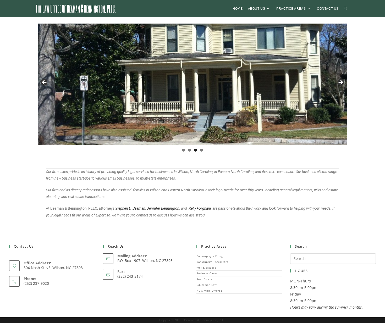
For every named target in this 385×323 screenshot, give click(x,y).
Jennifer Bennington (163, 208)
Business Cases (207, 273)
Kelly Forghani (200, 208)
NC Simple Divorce (209, 290)
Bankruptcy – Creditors (212, 262)
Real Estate (204, 279)
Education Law (206, 285)
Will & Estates (206, 267)
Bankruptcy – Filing (209, 256)
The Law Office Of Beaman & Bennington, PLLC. (75, 8)
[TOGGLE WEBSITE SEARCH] (345, 8)
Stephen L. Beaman (130, 208)
